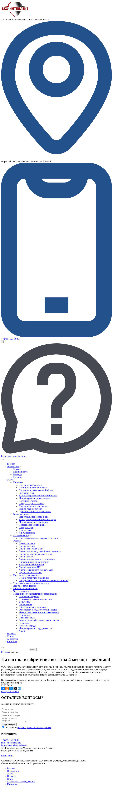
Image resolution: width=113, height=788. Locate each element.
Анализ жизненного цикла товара (36, 570)
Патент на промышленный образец (36, 490)
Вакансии (24, 623)
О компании (13, 466)
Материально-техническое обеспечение (39, 612)
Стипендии (24, 615)
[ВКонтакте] (3, 688)
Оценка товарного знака (31, 548)
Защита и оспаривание (24, 586)
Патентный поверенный (25, 588)
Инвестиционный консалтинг (34, 562)
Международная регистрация (33, 522)
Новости (17, 477)
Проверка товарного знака (32, 525)
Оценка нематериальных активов (36, 554)
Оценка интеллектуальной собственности (40, 551)
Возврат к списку (10, 691)
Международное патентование (34, 498)
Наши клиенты (20, 471)
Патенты (17, 482)
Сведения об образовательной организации (35, 594)
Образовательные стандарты (33, 607)
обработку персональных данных (34, 727)
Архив (22, 631)
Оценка (17, 540)
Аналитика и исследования (21, 781)
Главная (11, 463)
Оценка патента (27, 546)
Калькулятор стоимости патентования (38, 495)
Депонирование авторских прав (35, 511)
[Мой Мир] (11, 688)
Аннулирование (27, 532)
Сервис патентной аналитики (34, 578)
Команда (17, 474)
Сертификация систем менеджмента (31, 583)
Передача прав (26, 527)
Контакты (12, 641)
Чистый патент (26, 493)
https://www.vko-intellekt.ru (14, 745)
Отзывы (17, 469)
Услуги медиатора (22, 591)
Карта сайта (7, 755)
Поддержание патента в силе (33, 506)
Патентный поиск (28, 501)
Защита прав (25, 530)
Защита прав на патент (30, 509)
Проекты (11, 633)
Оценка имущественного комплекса (37, 559)
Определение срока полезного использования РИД (44, 580)
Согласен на (28, 727)
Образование (25, 604)
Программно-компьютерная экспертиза (38, 538)
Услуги (10, 479)
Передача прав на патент (31, 503)
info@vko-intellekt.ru (11, 742)
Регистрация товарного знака (33, 517)
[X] (15, 688)
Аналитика (12, 639)
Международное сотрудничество (35, 628)
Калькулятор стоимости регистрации (37, 519)
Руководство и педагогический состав (38, 609)
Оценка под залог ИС (30, 567)
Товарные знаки (21, 514)
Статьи (10, 636)
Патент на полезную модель (33, 487)
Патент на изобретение (30, 485)
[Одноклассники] (7, 688)
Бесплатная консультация (13, 456)
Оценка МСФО (26, 556)
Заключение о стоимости (31, 564)
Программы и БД (21, 535)
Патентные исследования (26, 575)
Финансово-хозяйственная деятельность (39, 620)
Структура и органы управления (35, 599)
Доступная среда (27, 625)
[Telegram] (19, 688)
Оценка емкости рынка (30, 572)
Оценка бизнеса (27, 543)
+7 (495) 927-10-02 (10, 339)
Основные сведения (29, 596)
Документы (24, 601)
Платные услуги (27, 617)
